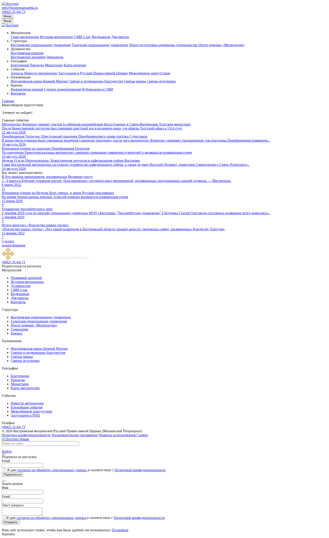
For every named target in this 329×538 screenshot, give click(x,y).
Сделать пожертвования (62, 89)
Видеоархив (101, 37)
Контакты (18, 93)
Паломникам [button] (20, 77)
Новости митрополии (40, 73)
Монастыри (54, 65)
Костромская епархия (27, 53)
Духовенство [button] (20, 49)
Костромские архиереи (28, 57)
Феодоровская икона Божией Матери (39, 81)
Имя (5, 488)
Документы (120, 37)
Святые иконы (135, 81)
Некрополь (55, 57)
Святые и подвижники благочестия (95, 81)
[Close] (3, 454)
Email (6, 461)
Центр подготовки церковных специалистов (163, 45)
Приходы (37, 65)
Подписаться (12, 474)
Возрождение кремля (27, 89)
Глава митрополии (25, 37)
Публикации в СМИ (97, 89)
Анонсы (17, 73)
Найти (7, 451)
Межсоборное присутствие (149, 73)
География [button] (19, 61)
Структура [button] (19, 41)
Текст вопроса (13, 505)
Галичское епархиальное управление (100, 45)
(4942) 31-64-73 (13, 12)
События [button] (17, 69)
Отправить (11, 522)
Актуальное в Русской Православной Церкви (93, 73)
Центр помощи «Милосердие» (221, 45)
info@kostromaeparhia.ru (20, 8)
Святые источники (161, 81)
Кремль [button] (16, 85)
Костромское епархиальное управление (41, 45)
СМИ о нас (82, 37)
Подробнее (120, 530)
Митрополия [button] (20, 33)
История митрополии (56, 37)
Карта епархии (75, 65)
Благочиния (20, 65)
